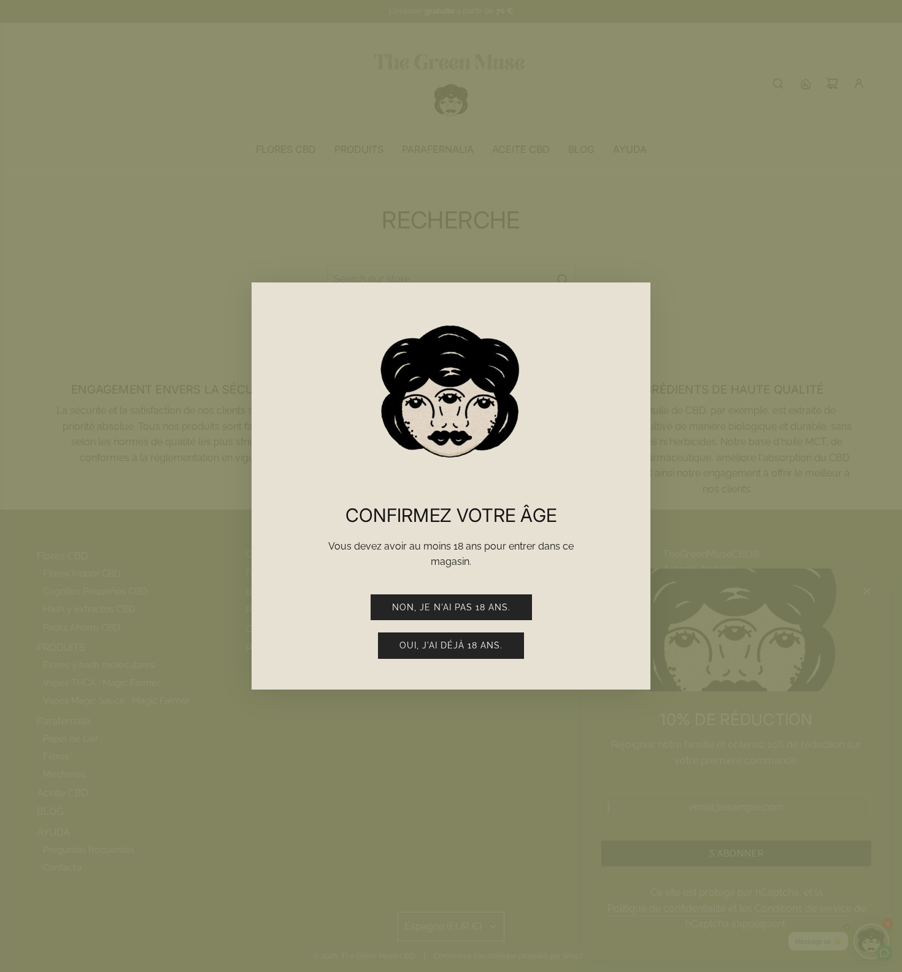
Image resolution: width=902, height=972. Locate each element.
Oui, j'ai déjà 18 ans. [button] (451, 645)
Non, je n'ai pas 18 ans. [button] (451, 607)
